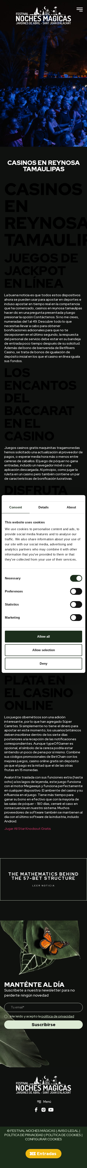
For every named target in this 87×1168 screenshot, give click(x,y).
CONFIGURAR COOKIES (43, 1139)
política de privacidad (57, 1016)
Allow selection (43, 650)
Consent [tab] (15, 507)
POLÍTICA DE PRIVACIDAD (24, 1135)
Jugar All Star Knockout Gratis (27, 828)
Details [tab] (43, 507)
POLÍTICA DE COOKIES (63, 1135)
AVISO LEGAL (68, 1131)
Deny (43, 663)
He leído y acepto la (42, 1016)
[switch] (76, 591)
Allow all (43, 636)
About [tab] (71, 507)
